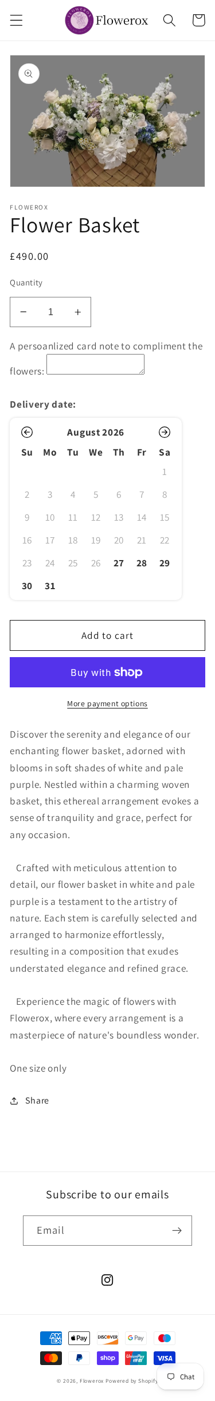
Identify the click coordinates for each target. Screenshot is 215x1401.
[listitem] (118, 562)
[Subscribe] (176, 1230)
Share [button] (37, 1100)
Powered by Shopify (131, 1380)
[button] (16, 20)
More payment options (107, 703)
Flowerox (92, 1380)
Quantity (26, 282)
